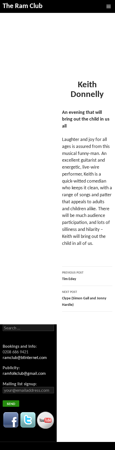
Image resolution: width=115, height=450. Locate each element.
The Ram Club (23, 6)
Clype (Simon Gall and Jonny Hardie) (84, 299)
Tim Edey (72, 276)
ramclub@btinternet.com (25, 358)
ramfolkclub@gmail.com (24, 374)
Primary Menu (108, 6)
